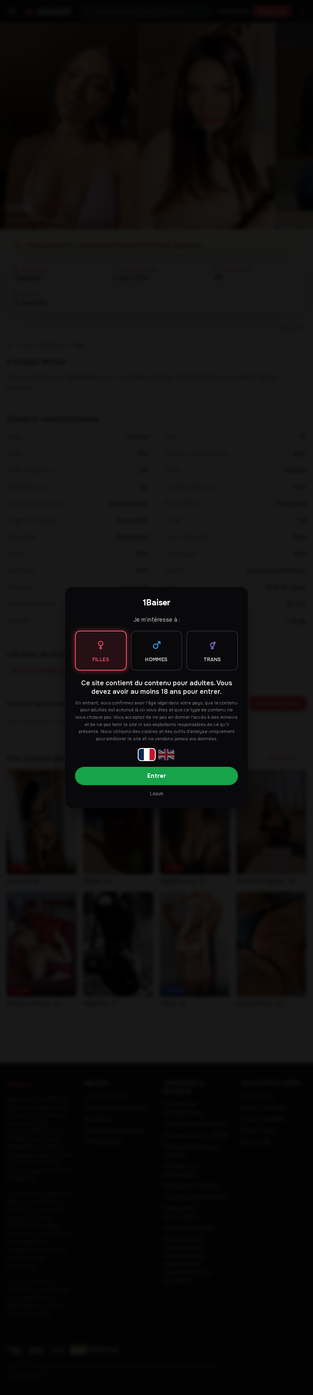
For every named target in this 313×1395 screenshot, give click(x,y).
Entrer (156, 775)
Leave (156, 793)
